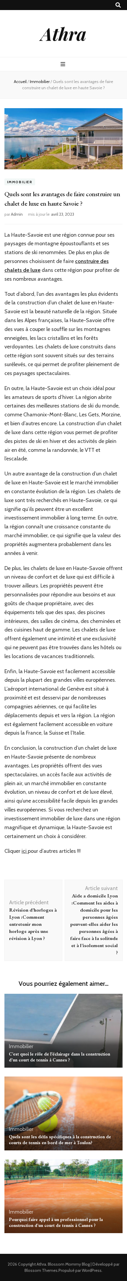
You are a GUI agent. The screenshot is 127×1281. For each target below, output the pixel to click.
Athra (63, 33)
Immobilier (19, 182)
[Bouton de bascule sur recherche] (118, 5)
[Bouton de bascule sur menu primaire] (64, 64)
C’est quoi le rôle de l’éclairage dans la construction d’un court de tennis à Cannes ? (59, 1057)
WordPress (92, 1270)
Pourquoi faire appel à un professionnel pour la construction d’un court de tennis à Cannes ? (56, 1222)
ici (25, 851)
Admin (17, 214)
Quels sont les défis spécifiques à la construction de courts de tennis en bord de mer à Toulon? (60, 1139)
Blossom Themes (41, 1270)
